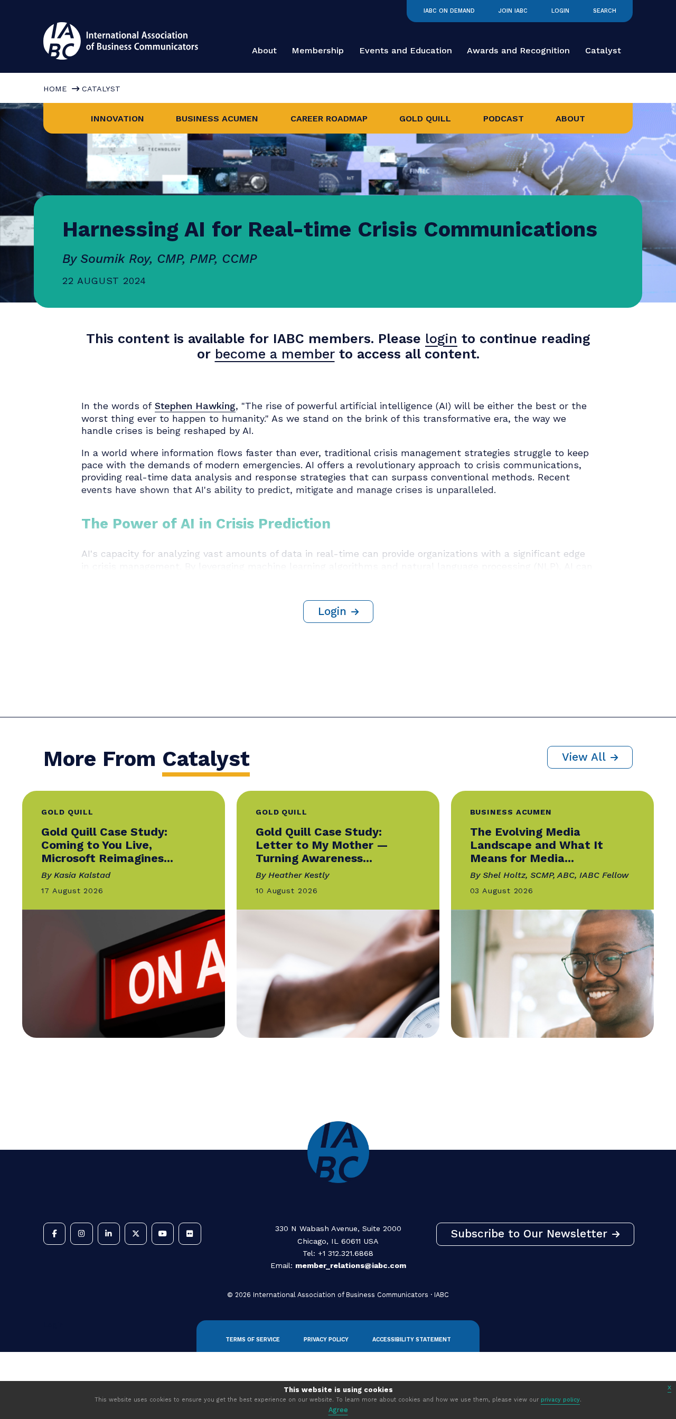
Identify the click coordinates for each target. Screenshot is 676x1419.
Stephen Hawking (195, 405)
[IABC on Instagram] (81, 1234)
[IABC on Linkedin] (109, 1234)
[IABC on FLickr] (190, 1234)
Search (604, 10)
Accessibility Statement (411, 1339)
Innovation (117, 118)
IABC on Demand (449, 10)
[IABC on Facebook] (54, 1234)
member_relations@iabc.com (350, 1265)
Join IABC (513, 10)
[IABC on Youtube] (163, 1234)
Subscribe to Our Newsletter (529, 1233)
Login (560, 10)
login (441, 338)
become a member (275, 354)
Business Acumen (217, 118)
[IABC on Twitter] (136, 1234)
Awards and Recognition (518, 50)
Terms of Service (253, 1339)
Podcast (503, 118)
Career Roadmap (329, 118)
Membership (318, 50)
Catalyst (603, 50)
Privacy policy (326, 1339)
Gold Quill (425, 118)
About (264, 50)
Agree (338, 1410)
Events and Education (405, 50)
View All (584, 757)
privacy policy (560, 1399)
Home (55, 88)
